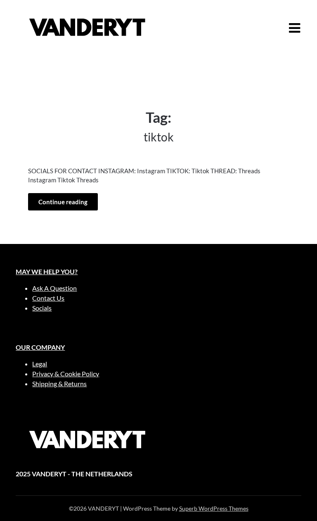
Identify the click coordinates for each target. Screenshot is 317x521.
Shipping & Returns (59, 383)
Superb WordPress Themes (213, 508)
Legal (39, 364)
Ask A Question (54, 288)
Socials (42, 308)
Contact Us (48, 298)
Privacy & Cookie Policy (65, 374)
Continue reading (63, 202)
